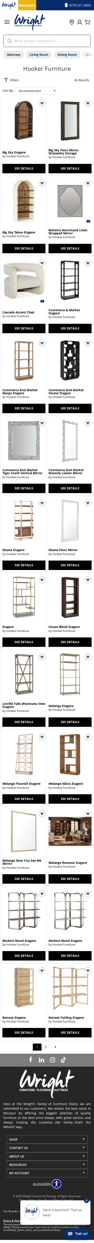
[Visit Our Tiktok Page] (63, 1060)
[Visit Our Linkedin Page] (42, 1060)
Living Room (39, 54)
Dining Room (67, 54)
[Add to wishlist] (42, 103)
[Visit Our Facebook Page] (31, 1060)
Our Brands (11, 1211)
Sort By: (8, 90)
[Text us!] (77, 1234)
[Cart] (87, 22)
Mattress (13, 54)
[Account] (80, 22)
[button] (6, 22)
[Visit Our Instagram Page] (53, 1060)
